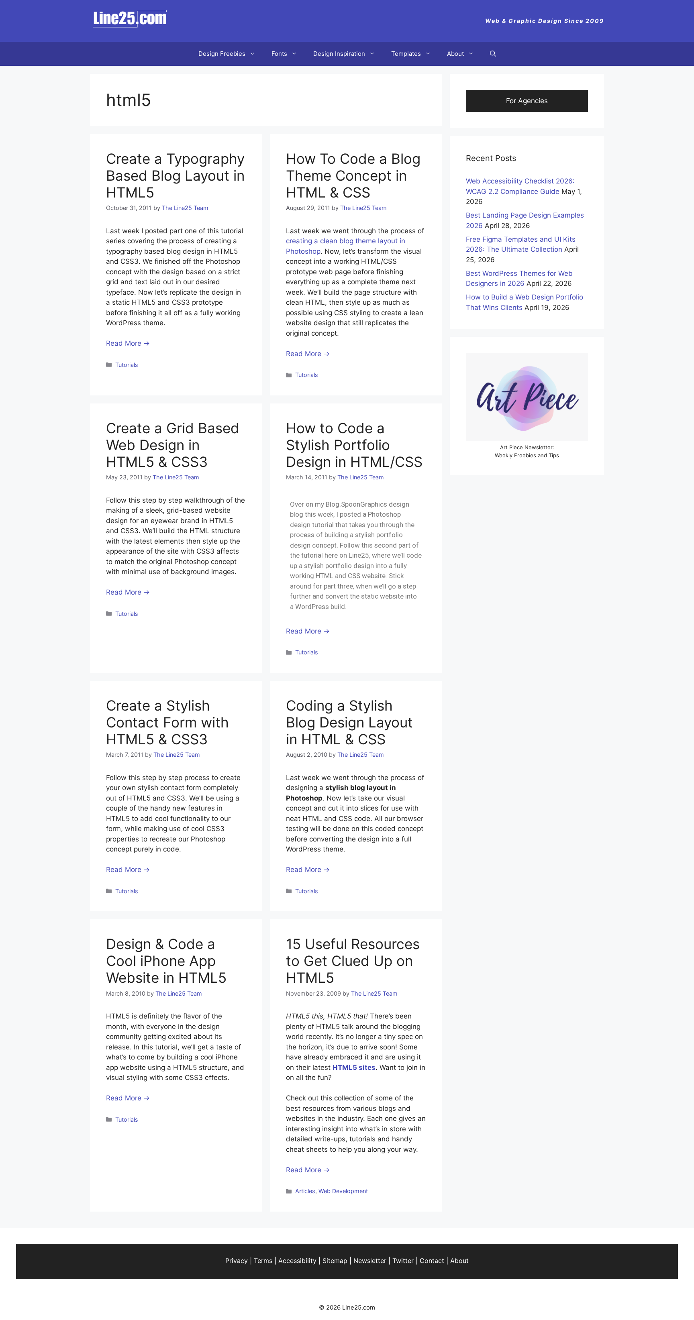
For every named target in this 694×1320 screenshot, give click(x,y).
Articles (305, 1191)
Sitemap (335, 1261)
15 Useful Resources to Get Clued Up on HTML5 (353, 960)
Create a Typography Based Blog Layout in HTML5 (175, 175)
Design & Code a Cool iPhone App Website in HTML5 (166, 960)
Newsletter (369, 1261)
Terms (263, 1261)
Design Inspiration (339, 53)
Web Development (343, 1191)
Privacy (236, 1261)
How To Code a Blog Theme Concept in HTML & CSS (353, 175)
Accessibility (297, 1261)
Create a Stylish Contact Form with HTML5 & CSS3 (167, 722)
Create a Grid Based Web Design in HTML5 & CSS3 (172, 445)
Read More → (128, 343)
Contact (432, 1261)
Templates (406, 53)
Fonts (279, 53)
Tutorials (126, 364)
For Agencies (527, 101)
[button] (493, 54)
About (455, 53)
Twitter (403, 1261)
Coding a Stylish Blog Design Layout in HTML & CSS (349, 722)
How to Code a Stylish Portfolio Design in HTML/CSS (354, 445)
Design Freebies (221, 53)
